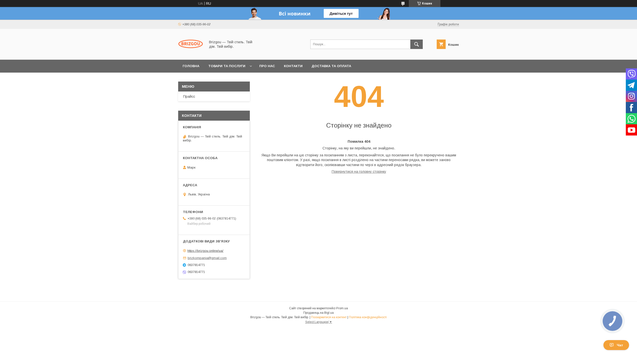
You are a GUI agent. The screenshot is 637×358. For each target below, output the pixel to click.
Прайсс (189, 96)
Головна (191, 66)
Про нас (267, 66)
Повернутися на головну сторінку (359, 172)
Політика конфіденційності (368, 317)
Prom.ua (342, 308)
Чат (620, 345)
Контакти (293, 66)
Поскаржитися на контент (329, 317)
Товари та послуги (226, 66)
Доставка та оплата (331, 66)
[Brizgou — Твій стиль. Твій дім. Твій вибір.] (190, 53)
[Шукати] (416, 44)
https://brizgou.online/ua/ (205, 251)
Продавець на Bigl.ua (318, 312)
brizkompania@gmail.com (207, 258)
